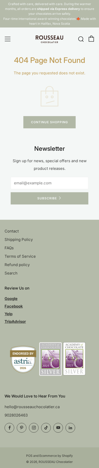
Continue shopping (49, 122)
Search (11, 273)
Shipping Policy (19, 239)
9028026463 (16, 415)
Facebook (14, 306)
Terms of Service (20, 256)
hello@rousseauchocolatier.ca (32, 406)
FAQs (9, 247)
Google (11, 298)
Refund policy (17, 264)
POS (29, 456)
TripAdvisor (15, 321)
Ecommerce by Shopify (56, 456)
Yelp (8, 313)
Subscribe (47, 198)
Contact (12, 231)
